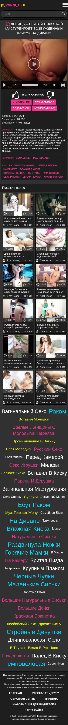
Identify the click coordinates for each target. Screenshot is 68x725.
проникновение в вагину (34, 441)
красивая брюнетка (34, 616)
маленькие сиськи (34, 584)
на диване (24, 521)
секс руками (11, 177)
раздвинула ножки (21, 165)
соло (54, 640)
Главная (15, 693)
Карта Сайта (34, 710)
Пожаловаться (44, 102)
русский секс (48, 449)
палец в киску (49, 656)
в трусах (17, 648)
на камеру (9, 169)
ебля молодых (18, 449)
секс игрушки (23, 465)
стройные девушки (34, 632)
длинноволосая (26, 640)
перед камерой (47, 165)
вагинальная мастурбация (34, 489)
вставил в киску (47, 473)
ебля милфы (14, 457)
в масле (57, 552)
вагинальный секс (24, 411)
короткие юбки (34, 592)
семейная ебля (51, 512)
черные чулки (34, 576)
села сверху (12, 496)
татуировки (50, 520)
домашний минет (52, 496)
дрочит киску (31, 177)
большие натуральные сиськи (34, 600)
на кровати (12, 568)
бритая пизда (46, 560)
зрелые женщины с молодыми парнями (34, 430)
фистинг (33, 173)
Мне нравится (16, 95)
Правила (51, 698)
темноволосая (24, 664)
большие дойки (34, 608)
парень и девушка (34, 480)
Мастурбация (42, 158)
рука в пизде (51, 173)
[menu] (65, 5)
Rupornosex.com (30, 675)
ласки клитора (53, 177)
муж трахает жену (21, 513)
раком (57, 411)
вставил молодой (34, 419)
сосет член (56, 663)
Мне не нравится (50, 95)
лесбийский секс (21, 624)
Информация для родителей (34, 704)
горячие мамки (26, 552)
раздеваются (15, 655)
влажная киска (30, 169)
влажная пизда (13, 173)
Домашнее (23, 158)
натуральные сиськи (34, 536)
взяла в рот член (43, 648)
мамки (56, 528)
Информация (21, 102)
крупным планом (43, 568)
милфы (50, 465)
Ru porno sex (14, 5)
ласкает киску (13, 473)
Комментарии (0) (44, 108)
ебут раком (34, 505)
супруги (31, 497)
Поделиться (21, 108)
